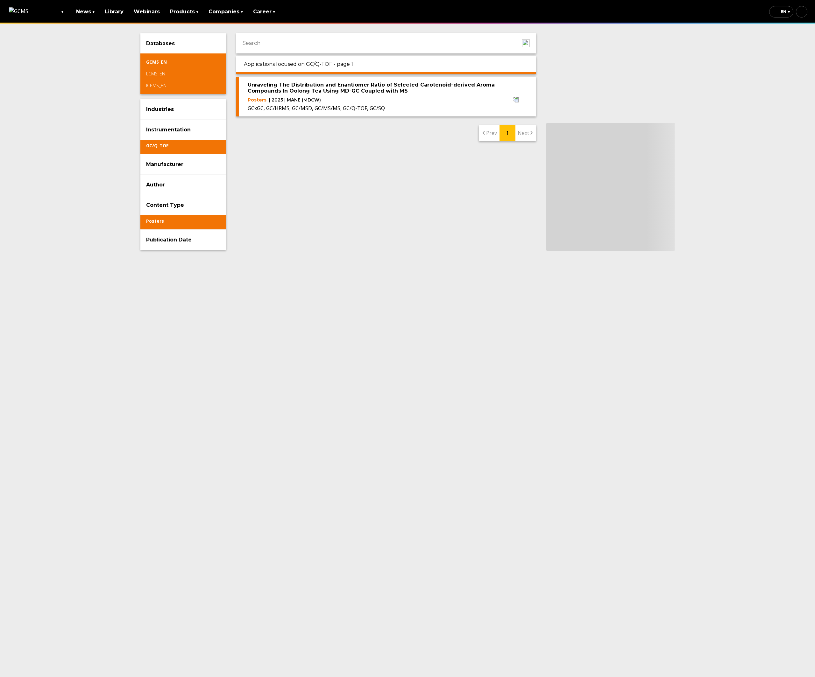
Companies (226, 12)
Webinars (147, 12)
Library (114, 12)
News (85, 12)
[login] (801, 11)
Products (184, 12)
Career (264, 12)
